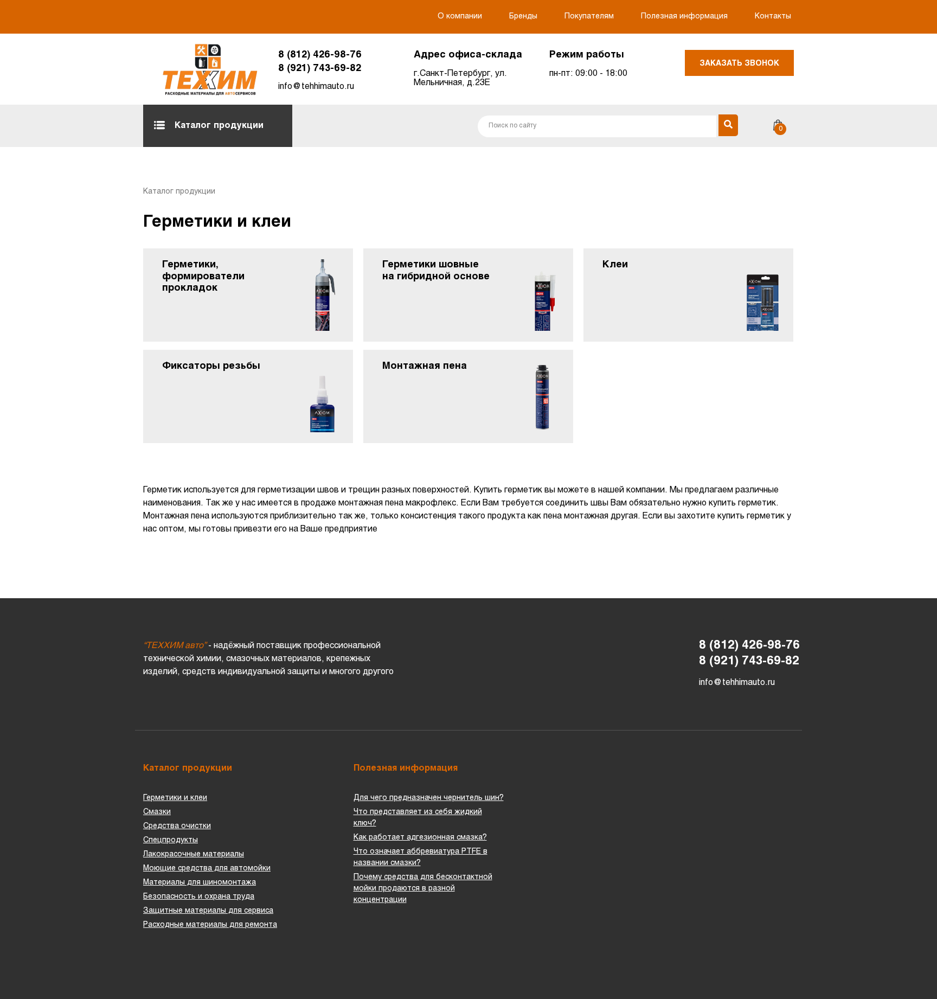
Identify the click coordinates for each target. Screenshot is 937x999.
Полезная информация (684, 16)
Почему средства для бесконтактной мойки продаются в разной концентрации (423, 889)
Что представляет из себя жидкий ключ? (418, 818)
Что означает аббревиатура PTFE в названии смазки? (420, 857)
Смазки (157, 812)
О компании (460, 16)
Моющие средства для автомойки (207, 868)
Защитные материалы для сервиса (208, 910)
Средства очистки (177, 826)
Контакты (773, 16)
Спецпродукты (170, 840)
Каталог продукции (219, 125)
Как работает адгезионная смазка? (420, 837)
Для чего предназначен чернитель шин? (429, 798)
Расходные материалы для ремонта (210, 924)
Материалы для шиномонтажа (199, 882)
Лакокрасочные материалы (193, 854)
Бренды (523, 16)
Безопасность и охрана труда (198, 896)
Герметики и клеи (175, 798)
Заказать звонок (739, 63)
